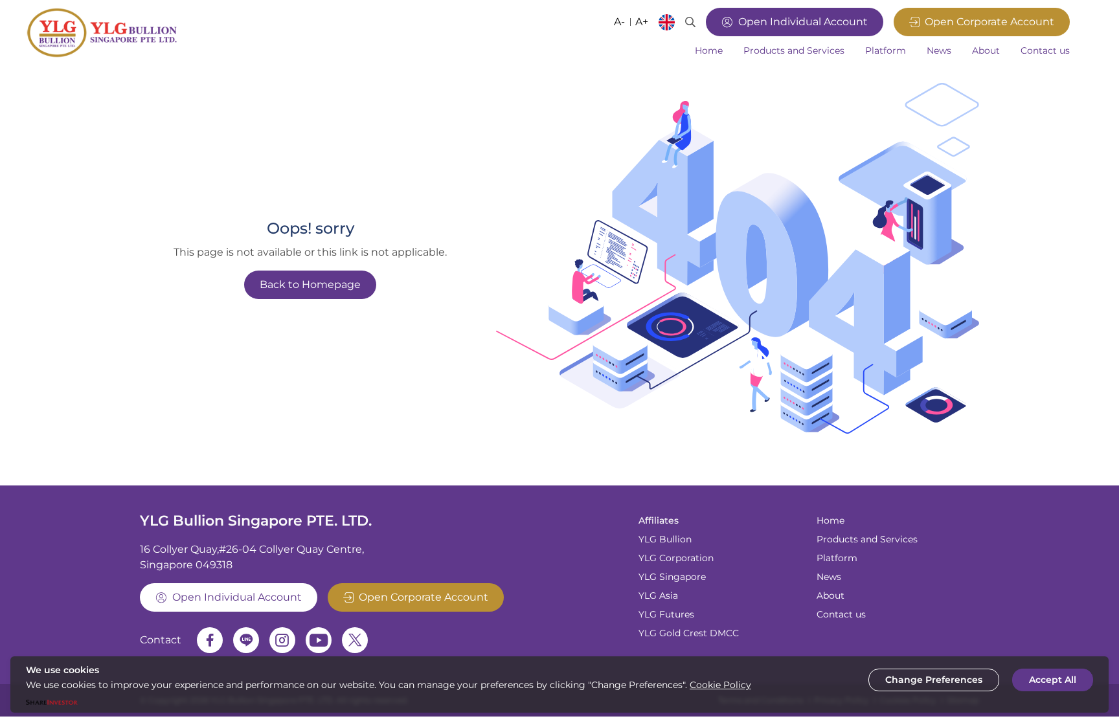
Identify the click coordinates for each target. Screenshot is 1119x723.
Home (830, 520)
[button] (793, 51)
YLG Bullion (665, 539)
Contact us (841, 614)
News (829, 577)
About (830, 595)
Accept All (1052, 679)
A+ (641, 22)
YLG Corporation (676, 558)
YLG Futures (666, 614)
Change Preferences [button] (933, 679)
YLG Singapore (672, 577)
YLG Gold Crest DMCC (689, 633)
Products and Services (867, 539)
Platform (837, 558)
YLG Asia (658, 595)
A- (619, 22)
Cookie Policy (720, 685)
